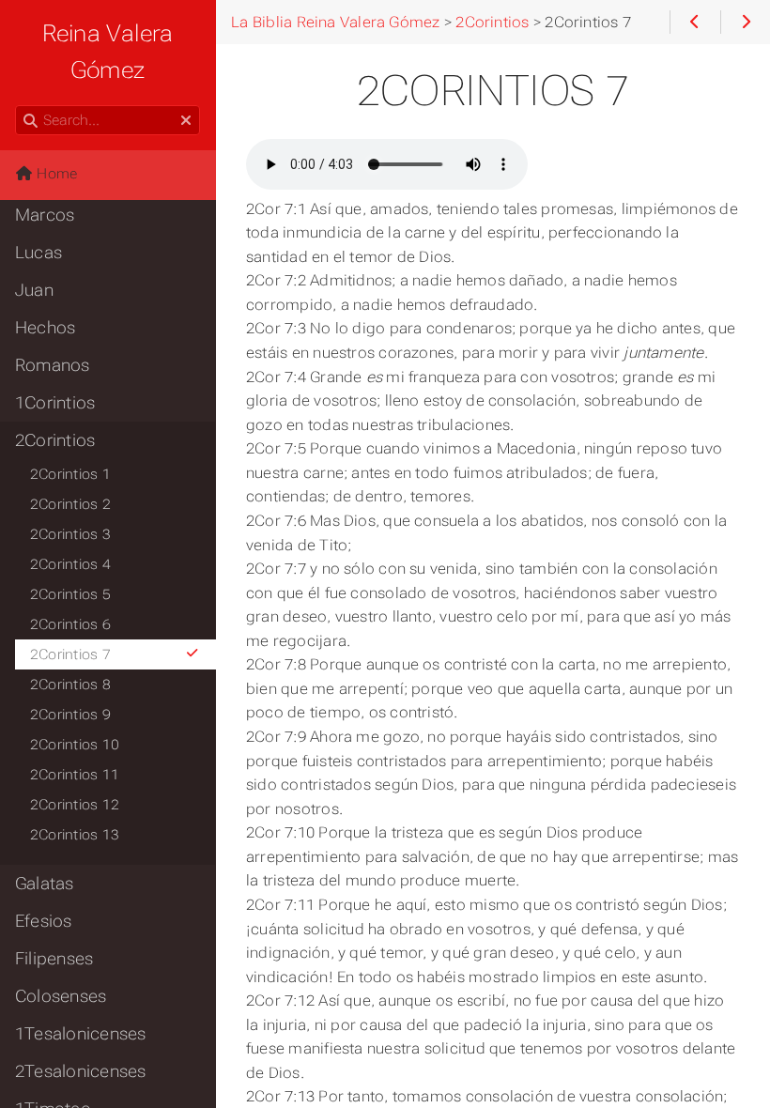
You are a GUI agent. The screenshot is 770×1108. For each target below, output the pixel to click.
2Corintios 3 (70, 534)
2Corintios (55, 440)
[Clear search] (186, 121)
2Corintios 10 (74, 744)
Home (55, 173)
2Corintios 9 (70, 714)
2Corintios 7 (70, 654)
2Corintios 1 (70, 474)
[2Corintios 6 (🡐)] (694, 22)
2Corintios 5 (70, 594)
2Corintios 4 (70, 564)
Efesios (43, 921)
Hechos (45, 327)
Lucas (38, 252)
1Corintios (55, 402)
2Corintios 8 (70, 684)
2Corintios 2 (70, 504)
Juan (34, 290)
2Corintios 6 (70, 624)
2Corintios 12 (74, 804)
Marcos (44, 215)
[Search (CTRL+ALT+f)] (30, 121)
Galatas (44, 883)
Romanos (52, 365)
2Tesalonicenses (80, 1071)
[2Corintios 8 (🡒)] (745, 22)
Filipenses (54, 958)
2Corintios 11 (74, 774)
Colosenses (60, 996)
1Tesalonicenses (80, 1033)
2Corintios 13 (74, 834)
